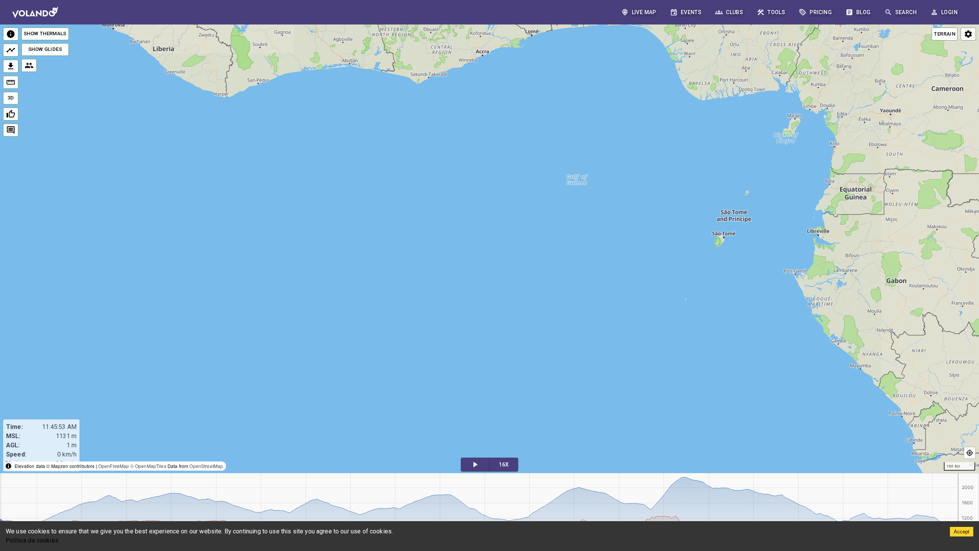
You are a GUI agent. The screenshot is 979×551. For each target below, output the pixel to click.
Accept (961, 532)
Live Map (644, 12)
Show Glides (45, 49)
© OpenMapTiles (148, 466)
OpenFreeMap (113, 466)
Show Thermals (45, 33)
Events (691, 12)
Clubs (734, 12)
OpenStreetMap (206, 466)
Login (949, 12)
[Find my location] (969, 452)
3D (11, 98)
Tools (776, 12)
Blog (863, 12)
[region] (489, 249)
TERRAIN (944, 34)
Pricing (821, 12)
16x (504, 464)
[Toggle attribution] (8, 466)
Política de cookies (32, 540)
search (906, 12)
